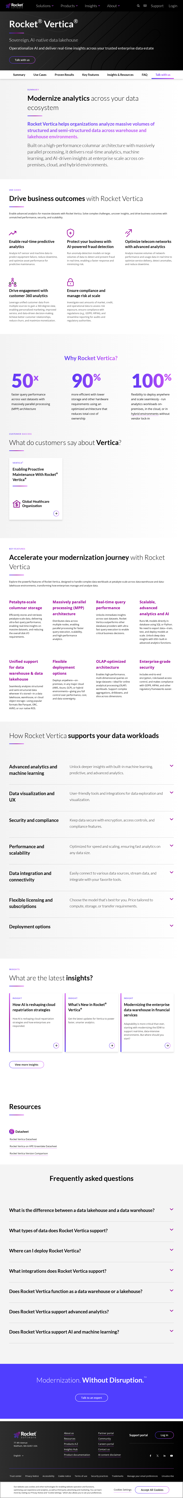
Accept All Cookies (152, 1490)
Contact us (104, 1449)
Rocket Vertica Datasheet (23, 1139)
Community (104, 1438)
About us (69, 1433)
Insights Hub (71, 1449)
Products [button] (68, 5)
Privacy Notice (32, 1476)
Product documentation (77, 1454)
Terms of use (81, 1476)
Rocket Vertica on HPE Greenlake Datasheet (33, 1146)
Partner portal (106, 1433)
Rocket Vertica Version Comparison (29, 1153)
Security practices (99, 1476)
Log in (164, 1435)
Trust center (15, 1476)
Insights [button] (91, 5)
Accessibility (48, 1476)
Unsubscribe (168, 1476)
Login (173, 5)
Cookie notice (64, 1476)
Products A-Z (71, 1444)
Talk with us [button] (22, 60)
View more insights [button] (26, 1064)
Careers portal (106, 1444)
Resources (69, 1438)
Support (157, 5)
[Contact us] (145, 5)
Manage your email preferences (142, 1476)
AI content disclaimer (109, 1454)
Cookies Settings (123, 1489)
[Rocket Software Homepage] (14, 5)
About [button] (112, 5)
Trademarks (117, 1476)
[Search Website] (138, 5)
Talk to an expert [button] (91, 1397)
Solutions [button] (43, 5)
